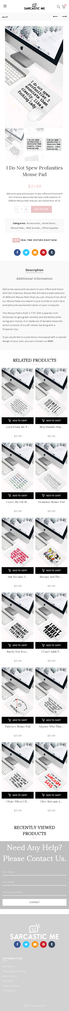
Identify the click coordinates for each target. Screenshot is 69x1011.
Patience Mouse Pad (17, 726)
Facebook (17, 252)
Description (34, 270)
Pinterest (43, 252)
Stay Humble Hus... (51, 427)
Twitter (26, 252)
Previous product (55, 16)
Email (35, 252)
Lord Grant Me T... (17, 427)
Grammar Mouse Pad (51, 502)
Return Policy (10, 976)
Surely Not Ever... (17, 651)
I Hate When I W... (17, 801)
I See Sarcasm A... (51, 801)
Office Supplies (50, 228)
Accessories (33, 223)
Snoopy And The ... (51, 576)
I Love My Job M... (17, 502)
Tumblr (51, 252)
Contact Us (9, 966)
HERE (50, 341)
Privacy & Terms (11, 985)
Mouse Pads (17, 228)
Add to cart (41, 209)
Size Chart (8, 981)
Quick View (31, 371)
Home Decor (48, 223)
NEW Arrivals (33, 228)
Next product (64, 16)
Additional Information (34, 279)
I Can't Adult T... (51, 651)
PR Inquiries (9, 990)
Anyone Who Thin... (51, 726)
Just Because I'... (17, 576)
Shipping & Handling (14, 971)
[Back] (5, 16)
